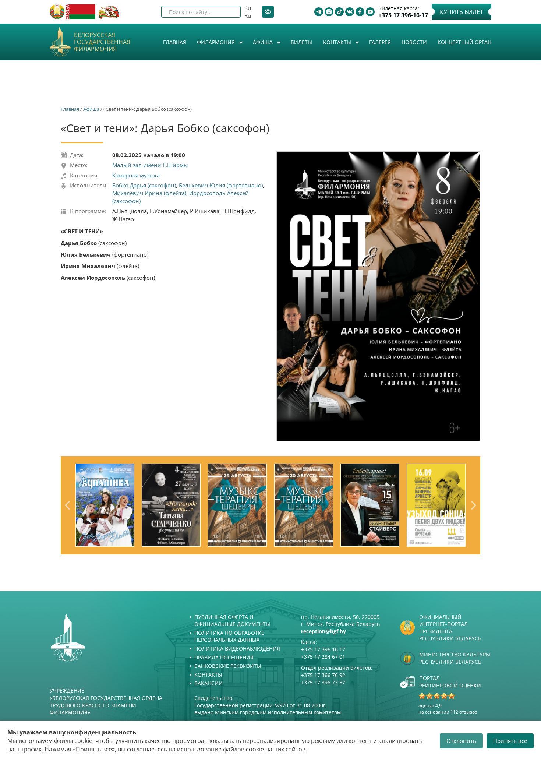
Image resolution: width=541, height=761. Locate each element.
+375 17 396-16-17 (403, 15)
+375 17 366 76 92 (323, 675)
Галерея (380, 42)
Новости (414, 42)
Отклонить (461, 740)
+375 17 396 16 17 (323, 649)
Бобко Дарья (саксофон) (144, 185)
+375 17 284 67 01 (323, 656)
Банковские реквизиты (227, 665)
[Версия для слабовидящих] (268, 12)
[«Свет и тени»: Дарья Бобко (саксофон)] (378, 296)
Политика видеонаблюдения (237, 648)
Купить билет (461, 12)
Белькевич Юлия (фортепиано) (221, 185)
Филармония (216, 42)
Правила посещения (224, 657)
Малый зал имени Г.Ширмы (150, 165)
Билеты (301, 42)
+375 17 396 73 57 (323, 682)
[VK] (349, 11)
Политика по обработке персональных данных (229, 636)
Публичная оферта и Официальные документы (232, 620)
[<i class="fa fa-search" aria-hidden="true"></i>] (228, 11)
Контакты (338, 42)
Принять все (510, 740)
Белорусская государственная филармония (102, 42)
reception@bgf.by (323, 631)
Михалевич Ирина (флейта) (149, 193)
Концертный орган (464, 42)
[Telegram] (318, 11)
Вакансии (208, 683)
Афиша (263, 42)
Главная (174, 42)
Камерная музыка (136, 175)
